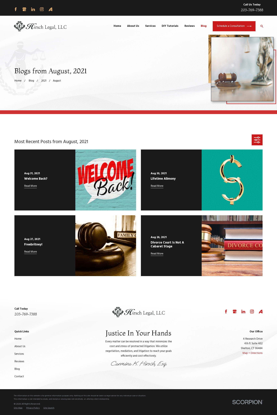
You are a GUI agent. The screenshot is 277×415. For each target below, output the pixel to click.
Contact (19, 376)
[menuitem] (18, 408)
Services (19, 354)
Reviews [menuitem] (190, 26)
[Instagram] (42, 9)
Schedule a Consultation (231, 26)
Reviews (19, 361)
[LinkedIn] (33, 9)
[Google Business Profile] (24, 9)
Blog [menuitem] (204, 26)
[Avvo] (50, 9)
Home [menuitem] (117, 26)
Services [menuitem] (150, 26)
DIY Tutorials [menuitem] (170, 26)
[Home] (40, 26)
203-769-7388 (252, 10)
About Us (19, 346)
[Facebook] (16, 9)
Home (17, 339)
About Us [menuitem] (133, 26)
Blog (17, 369)
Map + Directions (253, 353)
